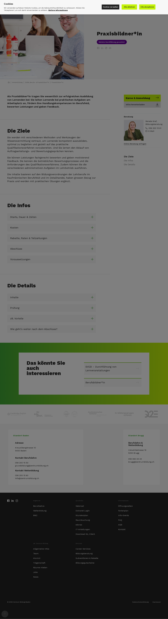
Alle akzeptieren (147, 7)
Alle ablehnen (129, 7)
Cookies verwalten (110, 7)
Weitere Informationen (58, 10)
